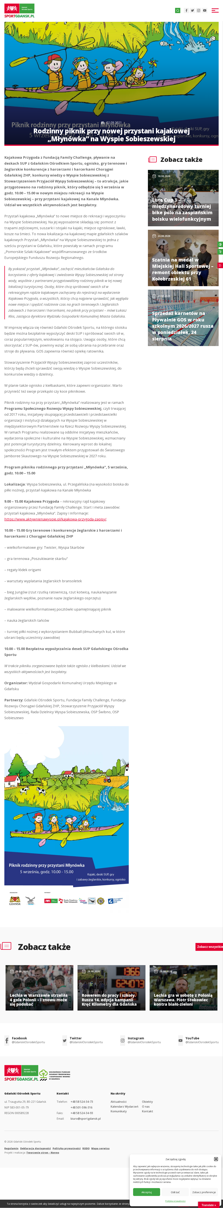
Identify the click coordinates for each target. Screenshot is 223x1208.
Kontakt (147, 1111)
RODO (86, 1148)
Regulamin (11, 1148)
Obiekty (147, 1102)
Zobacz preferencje (204, 1192)
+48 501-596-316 (81, 1107)
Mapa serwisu (100, 1148)
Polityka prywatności (175, 1201)
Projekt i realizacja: (31, 1152)
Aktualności (118, 1102)
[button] (216, 1159)
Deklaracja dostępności (35, 1148)
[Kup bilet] (220, 265)
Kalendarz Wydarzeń (124, 1106)
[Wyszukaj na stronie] (177, 10)
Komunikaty (119, 1111)
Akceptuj (146, 1192)
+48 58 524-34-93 (82, 1113)
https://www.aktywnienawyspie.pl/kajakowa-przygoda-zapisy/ (55, 519)
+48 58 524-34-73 (82, 1102)
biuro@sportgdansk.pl (86, 1119)
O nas (146, 1106)
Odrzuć (175, 1192)
